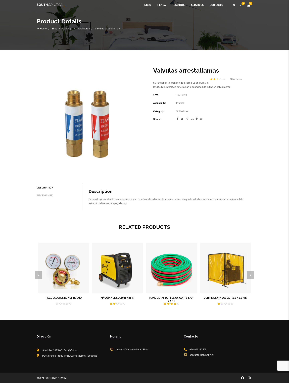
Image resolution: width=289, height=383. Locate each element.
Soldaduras (83, 28)
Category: (158, 111)
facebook (177, 120)
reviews (236, 79)
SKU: (156, 94)
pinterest (201, 120)
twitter (182, 120)
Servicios (197, 5)
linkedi (192, 120)
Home (43, 28)
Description (45, 187)
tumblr (197, 120)
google (187, 120)
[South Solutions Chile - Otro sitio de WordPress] (51, 5)
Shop (54, 28)
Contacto (216, 5)
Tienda (161, 5)
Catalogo (67, 28)
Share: (157, 119)
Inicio (147, 5)
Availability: (159, 103)
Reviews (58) (45, 195)
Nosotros (178, 5)
